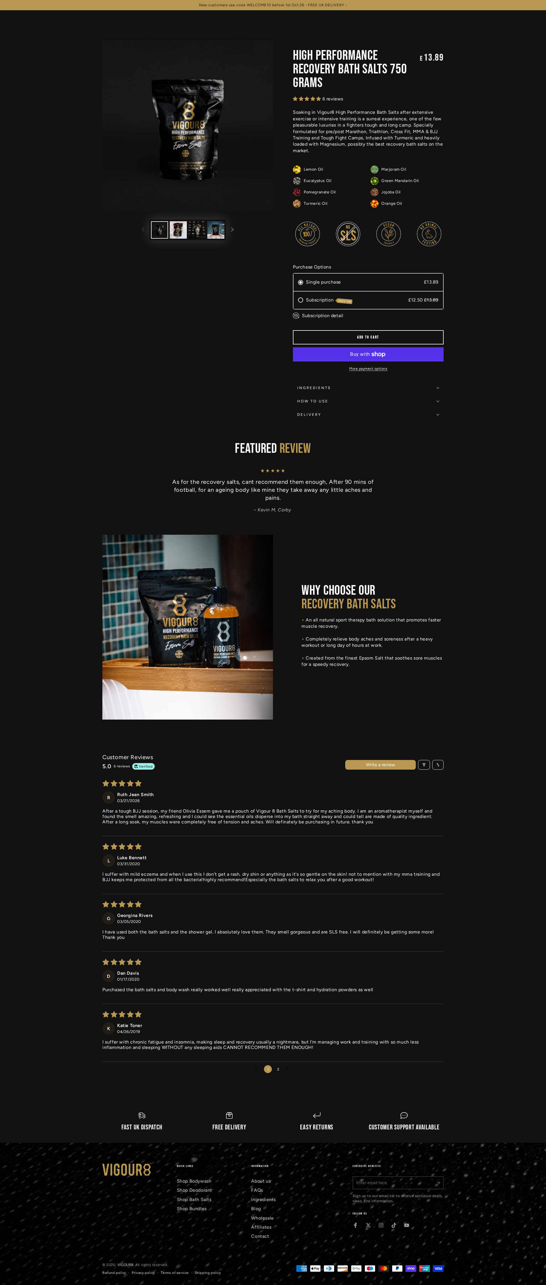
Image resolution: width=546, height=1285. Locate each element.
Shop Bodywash (194, 1181)
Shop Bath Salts (194, 1199)
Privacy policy (143, 1273)
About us (261, 1181)
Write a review (380, 764)
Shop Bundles (192, 1208)
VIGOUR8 (125, 1265)
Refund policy (114, 1273)
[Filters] (424, 765)
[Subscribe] (440, 1182)
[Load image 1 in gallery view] (159, 230)
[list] (273, 1122)
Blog (256, 1208)
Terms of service (175, 1273)
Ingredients (263, 1199)
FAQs (257, 1190)
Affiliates (261, 1227)
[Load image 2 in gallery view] (178, 230)
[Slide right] (232, 230)
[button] (307, 99)
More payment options (368, 369)
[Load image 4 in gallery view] (215, 230)
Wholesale (262, 1218)
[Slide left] (143, 230)
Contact (260, 1236)
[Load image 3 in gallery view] (197, 230)
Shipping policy (208, 1273)
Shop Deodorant (194, 1190)
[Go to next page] (288, 1069)
